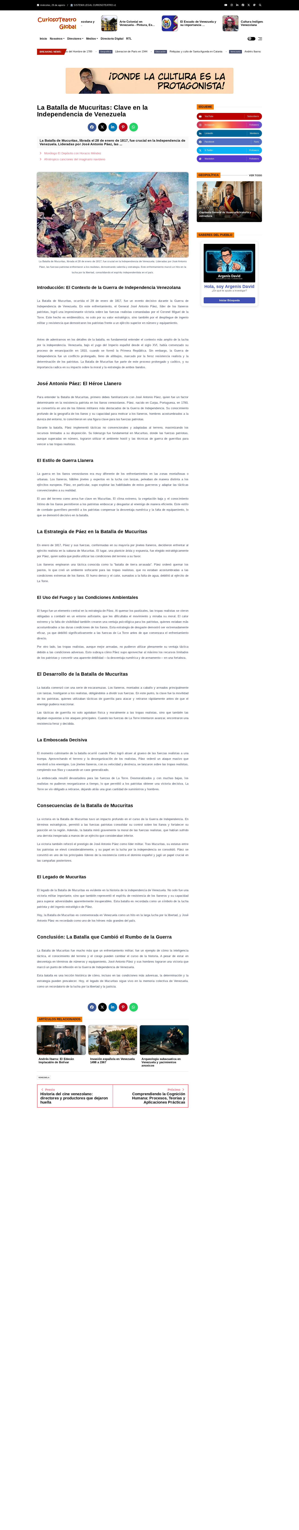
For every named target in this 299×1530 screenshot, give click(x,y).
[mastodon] (254, 5)
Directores (74, 38)
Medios (91, 38)
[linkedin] (237, 5)
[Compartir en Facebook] (92, 127)
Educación (140, 51)
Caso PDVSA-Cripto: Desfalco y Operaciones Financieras (227, 214)
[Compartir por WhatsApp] (133, 127)
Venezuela (215, 51)
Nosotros (56, 38)
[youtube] (225, 5)
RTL (129, 38)
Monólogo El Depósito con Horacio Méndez (72, 153)
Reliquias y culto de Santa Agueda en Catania (175, 51)
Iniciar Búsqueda (229, 300)
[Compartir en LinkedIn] (112, 127)
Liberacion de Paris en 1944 (111, 51)
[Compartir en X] (102, 127)
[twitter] (249, 5)
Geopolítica (85, 51)
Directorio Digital (112, 38)
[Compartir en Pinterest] (123, 127)
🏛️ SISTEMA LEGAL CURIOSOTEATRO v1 (93, 5)
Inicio (43, 38)
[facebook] (243, 5)
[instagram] (232, 5)
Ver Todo (255, 175)
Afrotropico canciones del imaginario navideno (74, 159)
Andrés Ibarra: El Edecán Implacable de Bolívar (251, 51)
